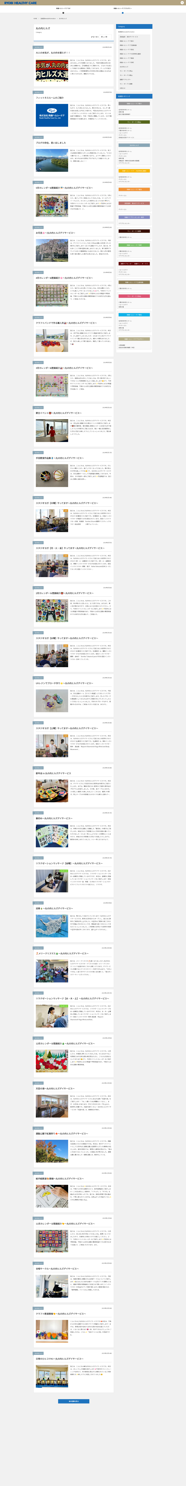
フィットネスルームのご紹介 (50, 97)
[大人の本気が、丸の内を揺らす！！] (52, 70)
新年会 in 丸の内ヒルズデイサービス (53, 773)
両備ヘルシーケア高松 (127, 49)
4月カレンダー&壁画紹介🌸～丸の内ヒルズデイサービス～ (64, 277)
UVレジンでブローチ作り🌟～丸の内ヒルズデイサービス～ (64, 683)
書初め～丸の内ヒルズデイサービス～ (54, 818)
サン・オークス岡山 (126, 75)
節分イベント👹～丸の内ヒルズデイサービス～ (59, 412)
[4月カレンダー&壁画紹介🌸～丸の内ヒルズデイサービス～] (52, 295)
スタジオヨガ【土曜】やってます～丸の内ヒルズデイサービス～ (67, 728)
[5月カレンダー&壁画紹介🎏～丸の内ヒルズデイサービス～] (52, 205)
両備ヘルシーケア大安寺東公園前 (130, 54)
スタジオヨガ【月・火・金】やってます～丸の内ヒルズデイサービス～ (70, 548)
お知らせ (122, 88)
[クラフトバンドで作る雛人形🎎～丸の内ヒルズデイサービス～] (52, 340)
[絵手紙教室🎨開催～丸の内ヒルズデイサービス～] (52, 1196)
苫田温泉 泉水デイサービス (129, 37)
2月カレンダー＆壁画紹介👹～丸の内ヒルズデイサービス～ (65, 593)
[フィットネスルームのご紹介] (52, 115)
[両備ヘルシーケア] (20, 2)
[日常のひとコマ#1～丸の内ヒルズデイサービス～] (52, 1376)
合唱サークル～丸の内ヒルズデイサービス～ (57, 1268)
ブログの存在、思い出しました (51, 142)
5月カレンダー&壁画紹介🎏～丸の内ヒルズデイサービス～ (64, 187)
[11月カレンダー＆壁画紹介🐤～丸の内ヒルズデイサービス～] (52, 1241)
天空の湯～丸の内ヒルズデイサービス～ (55, 1088)
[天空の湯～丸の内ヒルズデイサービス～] (52, 1106)
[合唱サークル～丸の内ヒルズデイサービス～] (52, 1286)
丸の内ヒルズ (39, 47)
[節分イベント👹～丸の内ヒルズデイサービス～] (52, 430)
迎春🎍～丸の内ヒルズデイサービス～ (54, 908)
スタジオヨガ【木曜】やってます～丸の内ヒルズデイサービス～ (67, 503)
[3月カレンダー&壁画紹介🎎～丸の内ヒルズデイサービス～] (52, 385)
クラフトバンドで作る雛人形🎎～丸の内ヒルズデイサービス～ (66, 322)
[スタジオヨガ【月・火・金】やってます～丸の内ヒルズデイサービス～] (52, 565)
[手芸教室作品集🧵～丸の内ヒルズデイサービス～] (52, 475)
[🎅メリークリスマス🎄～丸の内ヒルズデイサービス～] (52, 971)
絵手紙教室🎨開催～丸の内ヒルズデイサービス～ (60, 1178)
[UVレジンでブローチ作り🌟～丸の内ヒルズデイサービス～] (52, 700)
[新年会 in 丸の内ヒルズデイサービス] (52, 790)
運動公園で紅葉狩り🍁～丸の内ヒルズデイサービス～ (62, 1133)
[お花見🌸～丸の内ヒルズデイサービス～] (52, 250)
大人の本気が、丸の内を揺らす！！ (53, 52)
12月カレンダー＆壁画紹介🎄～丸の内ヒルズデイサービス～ (65, 1043)
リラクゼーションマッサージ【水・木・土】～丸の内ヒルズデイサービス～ (72, 998)
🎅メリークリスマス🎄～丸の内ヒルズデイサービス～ (62, 953)
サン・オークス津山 (126, 71)
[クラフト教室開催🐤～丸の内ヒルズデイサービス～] (52, 1331)
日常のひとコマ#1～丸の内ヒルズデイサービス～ (59, 1358)
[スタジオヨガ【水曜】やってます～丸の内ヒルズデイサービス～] (52, 655)
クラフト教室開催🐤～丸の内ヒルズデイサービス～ (61, 1313)
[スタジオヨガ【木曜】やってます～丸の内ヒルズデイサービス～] (52, 520)
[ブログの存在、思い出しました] (52, 160)
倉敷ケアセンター (125, 79)
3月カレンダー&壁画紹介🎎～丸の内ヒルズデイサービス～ (64, 367)
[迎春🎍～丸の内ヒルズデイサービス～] (52, 926)
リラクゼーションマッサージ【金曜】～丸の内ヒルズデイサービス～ (69, 863)
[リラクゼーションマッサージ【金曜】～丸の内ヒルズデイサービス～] (52, 881)
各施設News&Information (126, 32)
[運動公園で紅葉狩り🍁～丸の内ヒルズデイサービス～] (52, 1151)
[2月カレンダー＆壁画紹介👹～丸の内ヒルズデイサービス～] (52, 610)
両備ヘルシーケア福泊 (127, 58)
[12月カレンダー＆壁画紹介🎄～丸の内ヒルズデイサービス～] (52, 1061)
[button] (182, 2)
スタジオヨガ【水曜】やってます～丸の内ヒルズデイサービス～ (67, 638)
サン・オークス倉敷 (126, 84)
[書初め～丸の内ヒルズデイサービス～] (52, 836)
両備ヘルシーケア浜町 (127, 62)
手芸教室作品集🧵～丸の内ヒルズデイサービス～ (60, 458)
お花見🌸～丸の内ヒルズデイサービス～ (55, 232)
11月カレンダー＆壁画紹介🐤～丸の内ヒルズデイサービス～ (65, 1223)
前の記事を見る (74, 1401)
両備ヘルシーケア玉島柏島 (128, 45)
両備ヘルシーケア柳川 (127, 41)
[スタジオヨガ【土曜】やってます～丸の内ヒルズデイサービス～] (52, 745)
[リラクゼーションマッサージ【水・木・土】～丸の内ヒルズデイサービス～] (52, 1016)
